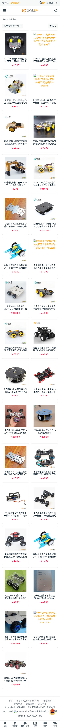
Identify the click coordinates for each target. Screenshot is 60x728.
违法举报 (42, 703)
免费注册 (15, 2)
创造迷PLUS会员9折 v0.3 (28, 701)
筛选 (51, 26)
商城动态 (18, 703)
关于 (11, 701)
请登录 (5, 2)
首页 (4, 19)
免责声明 (47, 701)
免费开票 (30, 703)
